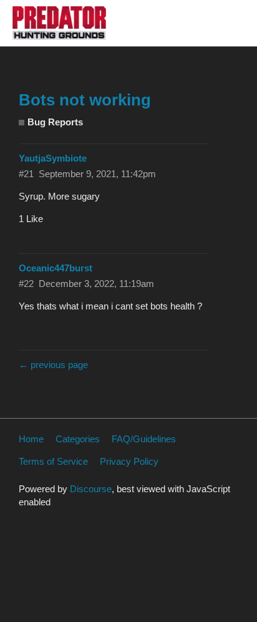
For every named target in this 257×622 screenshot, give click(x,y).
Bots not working (85, 99)
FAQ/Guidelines (144, 439)
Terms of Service (53, 461)
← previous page (53, 364)
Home (31, 439)
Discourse (91, 489)
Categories (78, 439)
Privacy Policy (129, 461)
